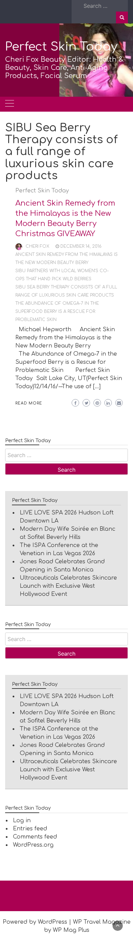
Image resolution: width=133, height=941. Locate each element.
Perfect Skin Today (61, 46)
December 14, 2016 (81, 246)
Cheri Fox (37, 246)
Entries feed (30, 829)
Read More (28, 403)
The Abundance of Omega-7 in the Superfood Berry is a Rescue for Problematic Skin (57, 311)
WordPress (52, 922)
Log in (22, 820)
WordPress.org (33, 845)
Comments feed (35, 837)
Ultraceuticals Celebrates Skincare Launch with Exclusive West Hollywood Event (68, 586)
